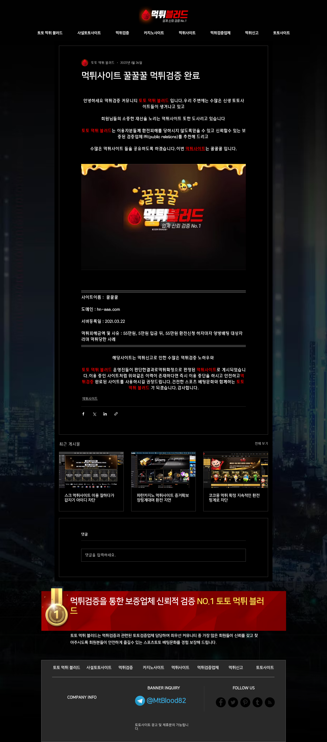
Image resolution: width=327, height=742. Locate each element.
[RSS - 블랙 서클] (270, 702)
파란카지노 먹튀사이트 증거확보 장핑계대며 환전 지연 (163, 497)
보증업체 (140, 601)
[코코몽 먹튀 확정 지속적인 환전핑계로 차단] (236, 470)
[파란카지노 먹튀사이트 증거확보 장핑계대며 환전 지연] (163, 470)
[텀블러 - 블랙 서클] (257, 702)
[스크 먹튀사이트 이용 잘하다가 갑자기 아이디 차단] (91, 470)
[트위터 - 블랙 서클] (233, 702)
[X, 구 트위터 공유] (94, 414)
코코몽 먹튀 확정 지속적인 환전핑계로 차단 (234, 497)
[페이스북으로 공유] (83, 414)
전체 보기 (261, 443)
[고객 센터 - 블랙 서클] (245, 702)
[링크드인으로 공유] (105, 414)
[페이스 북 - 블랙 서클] (221, 702)
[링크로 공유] (116, 414)
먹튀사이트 (90, 398)
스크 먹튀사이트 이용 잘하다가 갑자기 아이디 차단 (89, 497)
